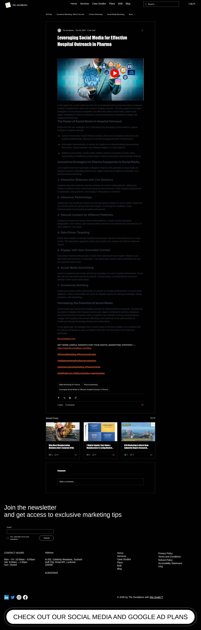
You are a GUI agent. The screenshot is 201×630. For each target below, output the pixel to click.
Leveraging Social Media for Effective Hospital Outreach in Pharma (83, 389)
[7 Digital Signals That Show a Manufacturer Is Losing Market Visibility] (100, 431)
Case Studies (124, 559)
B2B (119, 565)
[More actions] (142, 30)
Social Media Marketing (115, 14)
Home (120, 553)
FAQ (160, 566)
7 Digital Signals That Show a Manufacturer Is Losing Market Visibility (99, 446)
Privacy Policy (165, 553)
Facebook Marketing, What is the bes (70, 14)
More (131, 14)
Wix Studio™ (156, 597)
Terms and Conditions (169, 556)
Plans (120, 562)
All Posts (49, 14)
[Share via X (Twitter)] (64, 398)
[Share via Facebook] (58, 398)
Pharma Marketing (91, 385)
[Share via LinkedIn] (70, 398)
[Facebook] (25, 597)
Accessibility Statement (170, 563)
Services (121, 556)
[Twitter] (12, 597)
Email (9, 527)
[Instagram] (19, 597)
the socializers (20, 5)
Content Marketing (95, 14)
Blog (119, 568)
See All (152, 418)
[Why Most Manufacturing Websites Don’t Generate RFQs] (63, 431)
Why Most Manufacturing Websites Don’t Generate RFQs (61, 446)
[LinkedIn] (6, 597)
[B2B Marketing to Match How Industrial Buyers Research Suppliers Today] (138, 431)
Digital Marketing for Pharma (69, 385)
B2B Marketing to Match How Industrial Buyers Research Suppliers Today (136, 446)
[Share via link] (76, 398)
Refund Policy (165, 560)
